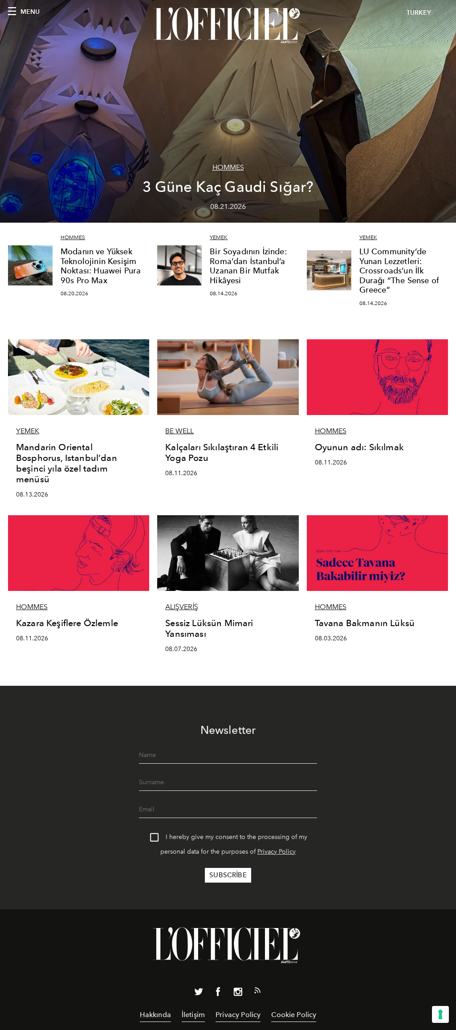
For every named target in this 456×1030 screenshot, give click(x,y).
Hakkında (155, 1014)
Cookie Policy (293, 1014)
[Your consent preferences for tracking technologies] (440, 1014)
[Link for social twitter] (198, 993)
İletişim (193, 1014)
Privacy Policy (276, 851)
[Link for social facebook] (218, 993)
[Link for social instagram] (237, 993)
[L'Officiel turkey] (228, 25)
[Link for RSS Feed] (257, 992)
